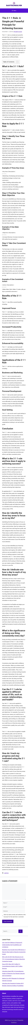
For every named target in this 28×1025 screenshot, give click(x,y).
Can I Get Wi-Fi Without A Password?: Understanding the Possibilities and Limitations (12, 945)
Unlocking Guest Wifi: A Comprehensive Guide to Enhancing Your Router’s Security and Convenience (13, 973)
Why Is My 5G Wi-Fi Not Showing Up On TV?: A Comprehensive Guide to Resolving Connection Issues (13, 959)
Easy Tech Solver (13, 1020)
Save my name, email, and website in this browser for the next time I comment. (15, 916)
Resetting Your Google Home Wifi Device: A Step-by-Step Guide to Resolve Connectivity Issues (14, 952)
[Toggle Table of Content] (16, 62)
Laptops (6, 873)
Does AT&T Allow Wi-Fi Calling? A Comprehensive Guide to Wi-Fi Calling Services (12, 966)
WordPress (14, 1022)
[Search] (20, 931)
